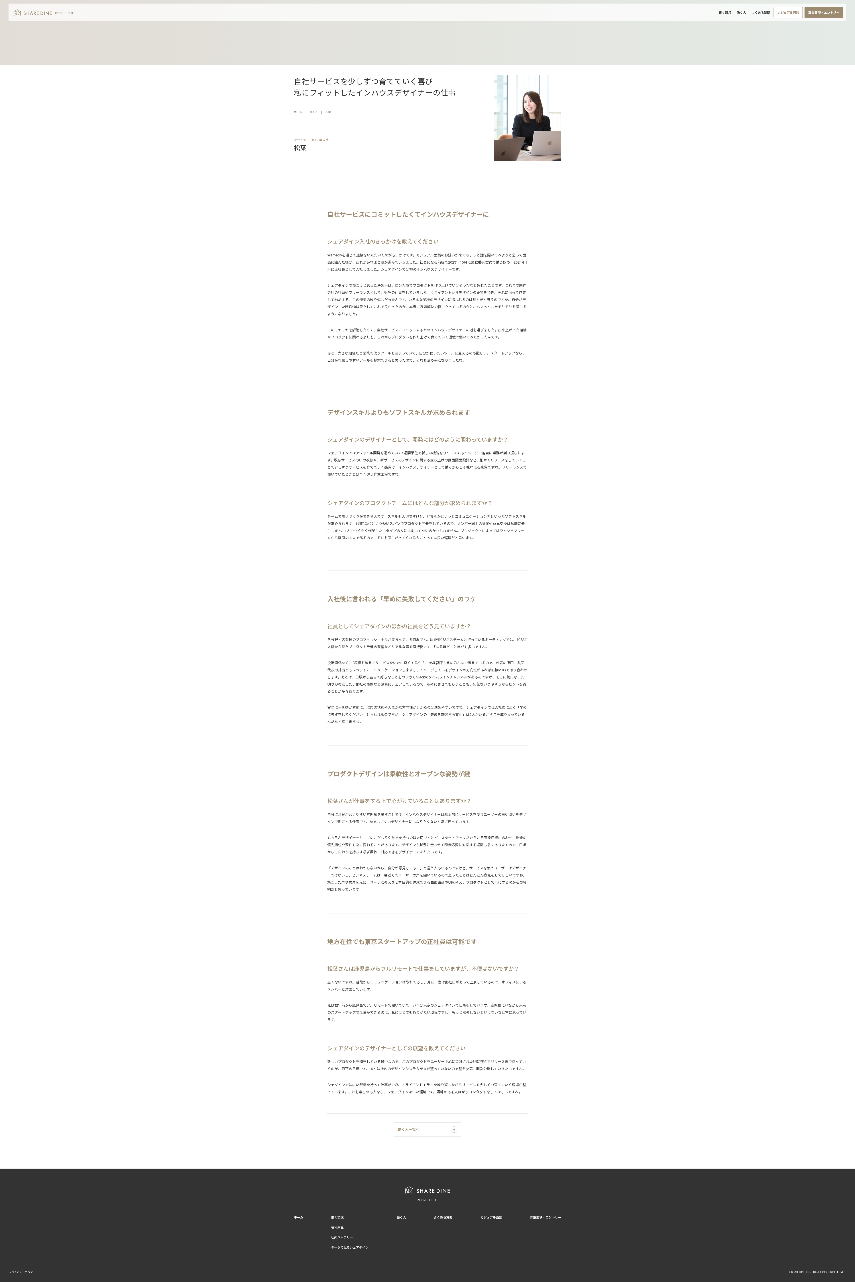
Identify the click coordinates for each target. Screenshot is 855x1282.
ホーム (298, 112)
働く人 (741, 12)
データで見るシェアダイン (349, 1247)
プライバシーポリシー (22, 1272)
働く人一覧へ (408, 1129)
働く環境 (725, 12)
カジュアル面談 (788, 12)
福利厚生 (337, 1227)
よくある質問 (760, 12)
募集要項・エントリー (823, 12)
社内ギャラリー (342, 1237)
